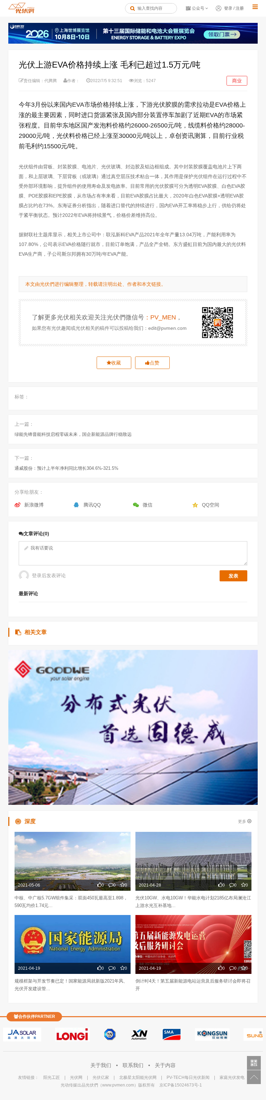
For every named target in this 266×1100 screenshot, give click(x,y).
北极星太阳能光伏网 (138, 1077)
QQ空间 (210, 505)
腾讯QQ (92, 505)
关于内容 (165, 1065)
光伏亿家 (100, 1077)
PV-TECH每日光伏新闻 (188, 1077)
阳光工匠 (51, 1077)
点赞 (154, 363)
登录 (228, 8)
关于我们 (101, 1065)
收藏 (116, 363)
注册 (240, 8)
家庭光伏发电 (232, 1077)
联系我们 (134, 1065)
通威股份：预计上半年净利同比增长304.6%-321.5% (66, 468)
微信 (147, 505)
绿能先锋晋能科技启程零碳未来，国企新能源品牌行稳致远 (73, 434)
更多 (242, 821)
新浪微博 (34, 505)
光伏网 (76, 1077)
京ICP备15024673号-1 (180, 1085)
